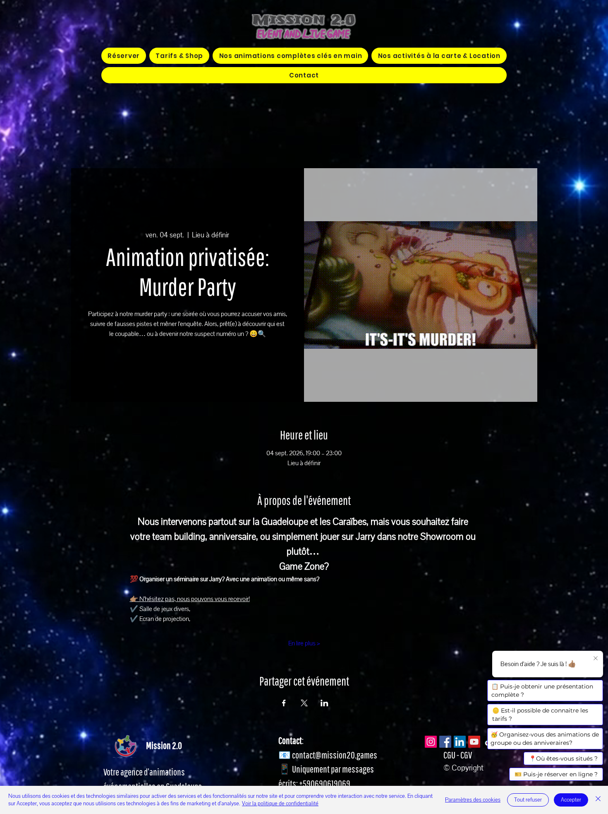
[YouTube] (474, 742)
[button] (290, 56)
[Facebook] (445, 742)
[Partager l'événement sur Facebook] (284, 703)
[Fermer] (598, 799)
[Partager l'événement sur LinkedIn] (324, 703)
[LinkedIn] (460, 742)
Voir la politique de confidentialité (280, 803)
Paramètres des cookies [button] (472, 800)
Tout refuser (528, 800)
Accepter (571, 800)
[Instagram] (431, 742)
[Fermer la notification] (595, 658)
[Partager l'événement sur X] (304, 703)
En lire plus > (304, 643)
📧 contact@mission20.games (327, 755)
